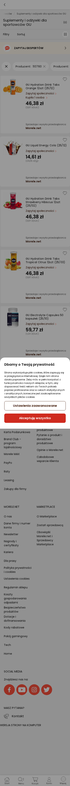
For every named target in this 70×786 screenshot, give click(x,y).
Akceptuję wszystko (35, 418)
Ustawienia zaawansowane (35, 405)
